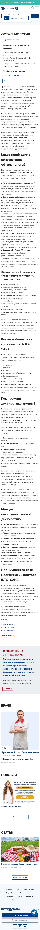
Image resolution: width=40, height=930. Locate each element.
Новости (10, 896)
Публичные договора (20, 900)
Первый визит (11, 893)
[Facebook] (15, 926)
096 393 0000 (9, 627)
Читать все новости (20, 817)
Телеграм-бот (7, 635)
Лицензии (34, 909)
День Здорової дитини (11, 806)
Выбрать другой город (19, 18)
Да (6, 18)
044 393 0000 (9, 625)
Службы (9, 889)
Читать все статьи (20, 877)
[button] (11, 8)
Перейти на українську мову (21, 2)
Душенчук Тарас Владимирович (20, 752)
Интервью (29, 896)
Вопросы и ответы (27, 893)
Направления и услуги (10, 40)
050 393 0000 (9, 630)
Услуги (18, 889)
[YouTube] (25, 926)
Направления (29, 889)
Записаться (8, 688)
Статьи (19, 896)
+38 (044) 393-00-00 (11, 75)
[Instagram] (20, 926)
